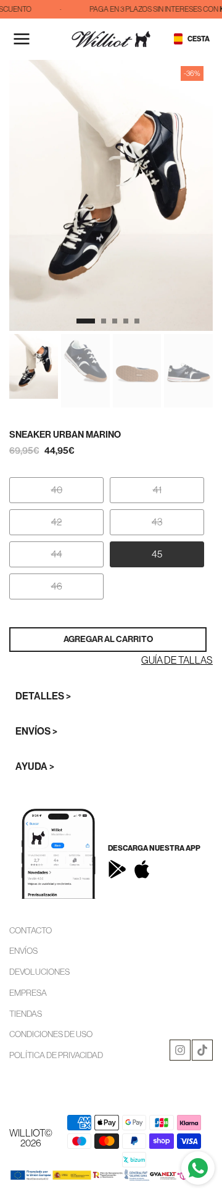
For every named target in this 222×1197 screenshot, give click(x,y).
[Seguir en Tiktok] (202, 1050)
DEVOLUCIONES (39, 972)
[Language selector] (178, 39)
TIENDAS (25, 1014)
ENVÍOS (23, 951)
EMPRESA (28, 993)
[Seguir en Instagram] (180, 1050)
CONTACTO (30, 930)
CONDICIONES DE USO (50, 1034)
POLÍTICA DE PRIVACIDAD (56, 1055)
